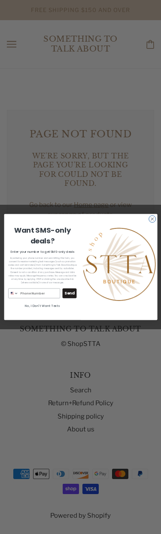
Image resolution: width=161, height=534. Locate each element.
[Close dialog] (152, 218)
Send (69, 293)
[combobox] (13, 293)
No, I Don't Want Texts (42, 305)
